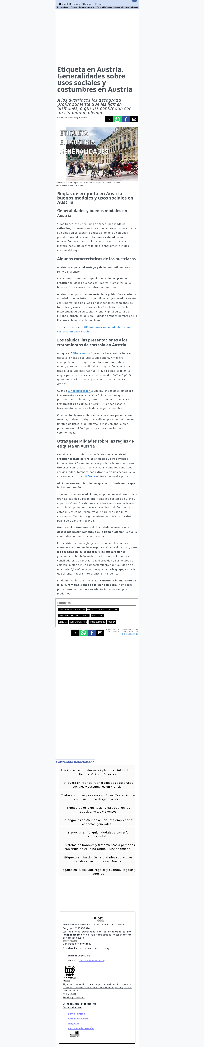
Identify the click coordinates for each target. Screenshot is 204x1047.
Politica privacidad (74, 997)
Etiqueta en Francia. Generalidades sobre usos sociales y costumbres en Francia (98, 784)
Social (65, 4)
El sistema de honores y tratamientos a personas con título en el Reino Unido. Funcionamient (98, 847)
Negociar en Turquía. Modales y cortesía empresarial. (98, 834)
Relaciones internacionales (74, 615)
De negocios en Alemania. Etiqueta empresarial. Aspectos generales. (98, 822)
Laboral (88, 4)
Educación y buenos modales (102, 609)
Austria (111, 622)
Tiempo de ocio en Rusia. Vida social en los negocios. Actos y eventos (98, 809)
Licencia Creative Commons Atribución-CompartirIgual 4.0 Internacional (97, 989)
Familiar (76, 4)
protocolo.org (97, 622)
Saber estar (97, 615)
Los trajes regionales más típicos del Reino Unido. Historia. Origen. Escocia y (98, 772)
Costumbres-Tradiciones (72, 609)
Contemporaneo (78, 622)
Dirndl (91, 476)
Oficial (99, 4)
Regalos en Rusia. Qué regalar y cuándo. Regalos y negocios (98, 872)
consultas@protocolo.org (92, 960)
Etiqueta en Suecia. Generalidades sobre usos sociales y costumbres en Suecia (98, 859)
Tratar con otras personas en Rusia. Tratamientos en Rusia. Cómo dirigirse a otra (98, 797)
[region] (97, 37)
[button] (109, 119)
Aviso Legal (69, 993)
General (63, 622)
